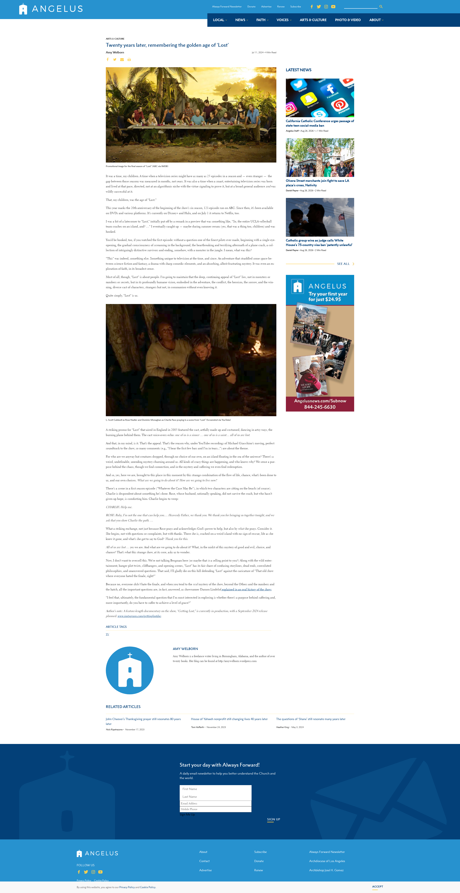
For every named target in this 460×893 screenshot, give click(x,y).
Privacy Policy (127, 887)
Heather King (282, 727)
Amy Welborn (115, 52)
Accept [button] (377, 886)
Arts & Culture (115, 38)
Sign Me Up (187, 814)
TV (107, 634)
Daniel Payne (292, 190)
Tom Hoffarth (197, 727)
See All (343, 264)
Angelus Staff (292, 130)
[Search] (381, 6)
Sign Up (273, 819)
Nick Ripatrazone (114, 729)
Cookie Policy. (148, 887)
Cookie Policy (101, 880)
